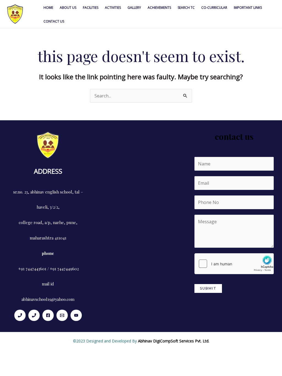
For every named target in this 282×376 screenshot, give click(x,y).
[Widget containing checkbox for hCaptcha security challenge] (234, 263)
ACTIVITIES (113, 7)
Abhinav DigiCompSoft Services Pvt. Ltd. (173, 341)
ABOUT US (68, 7)
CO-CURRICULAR (214, 7)
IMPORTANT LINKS (248, 7)
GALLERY (134, 7)
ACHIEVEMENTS (159, 7)
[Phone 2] (34, 315)
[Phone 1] (20, 315)
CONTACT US (54, 21)
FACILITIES (90, 7)
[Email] (62, 315)
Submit (208, 288)
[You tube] (76, 315)
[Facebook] (48, 315)
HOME (48, 7)
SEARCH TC (186, 7)
